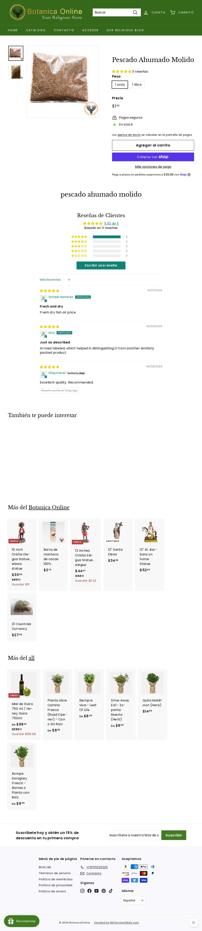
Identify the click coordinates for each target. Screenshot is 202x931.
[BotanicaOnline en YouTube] (96, 890)
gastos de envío (129, 135)
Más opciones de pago (153, 166)
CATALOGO (36, 30)
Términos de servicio (55, 873)
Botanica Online (49, 507)
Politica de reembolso (56, 879)
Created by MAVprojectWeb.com (116, 922)
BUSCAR (45, 867)
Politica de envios (52, 891)
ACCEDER (90, 30)
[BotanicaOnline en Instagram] (82, 890)
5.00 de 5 (111, 223)
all (32, 658)
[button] (122, 71)
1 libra (136, 84)
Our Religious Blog (125, 30)
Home (13, 30)
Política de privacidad (55, 885)
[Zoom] (63, 81)
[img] (49, 291)
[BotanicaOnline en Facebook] (89, 890)
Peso (116, 76)
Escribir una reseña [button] (101, 265)
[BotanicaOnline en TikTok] (111, 890)
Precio (117, 98)
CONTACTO (64, 30)
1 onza (120, 84)
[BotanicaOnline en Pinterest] (104, 890)
